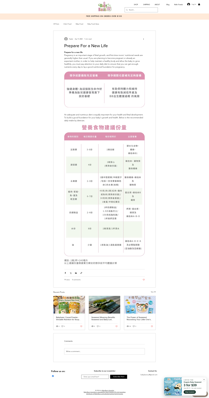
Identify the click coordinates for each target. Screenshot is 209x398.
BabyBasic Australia (108, 390)
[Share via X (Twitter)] (71, 273)
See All (153, 292)
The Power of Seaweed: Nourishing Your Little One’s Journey (139, 318)
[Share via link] (81, 273)
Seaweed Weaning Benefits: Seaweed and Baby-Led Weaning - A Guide (103, 318)
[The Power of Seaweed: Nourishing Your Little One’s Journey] (140, 305)
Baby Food (79, 24)
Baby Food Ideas (93, 24)
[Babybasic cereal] (69, 305)
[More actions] (143, 39)
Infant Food (67, 24)
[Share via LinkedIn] (76, 273)
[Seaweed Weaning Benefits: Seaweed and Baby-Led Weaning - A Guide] (104, 305)
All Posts (56, 24)
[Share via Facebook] (65, 273)
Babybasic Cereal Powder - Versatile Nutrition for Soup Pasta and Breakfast (67, 318)
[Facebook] (53, 376)
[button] (199, 4)
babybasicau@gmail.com (149, 375)
